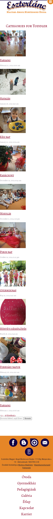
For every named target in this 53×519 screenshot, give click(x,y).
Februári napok (10, 367)
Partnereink (26, 468)
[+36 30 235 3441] (29, 452)
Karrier (26, 514)
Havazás (5, 98)
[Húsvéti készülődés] (13, 324)
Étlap (26, 501)
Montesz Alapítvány (25, 465)
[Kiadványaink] (34, 442)
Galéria (26, 495)
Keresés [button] (28, 418)
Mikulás (5, 213)
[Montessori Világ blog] (24, 442)
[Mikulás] (13, 209)
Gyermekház (26, 483)
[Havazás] (13, 94)
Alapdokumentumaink (42, 465)
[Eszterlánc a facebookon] (13, 442)
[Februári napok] (13, 362)
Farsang (5, 60)
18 (5, 415)
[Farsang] (13, 56)
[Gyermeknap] (13, 286)
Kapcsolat (26, 507)
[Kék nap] (13, 132)
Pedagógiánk (26, 489)
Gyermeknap (8, 290)
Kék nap (5, 137)
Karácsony (7, 175)
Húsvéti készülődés (13, 329)
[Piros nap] (13, 247)
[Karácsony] (13, 171)
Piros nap (6, 252)
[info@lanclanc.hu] (45, 442)
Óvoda (26, 477)
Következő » (11, 415)
